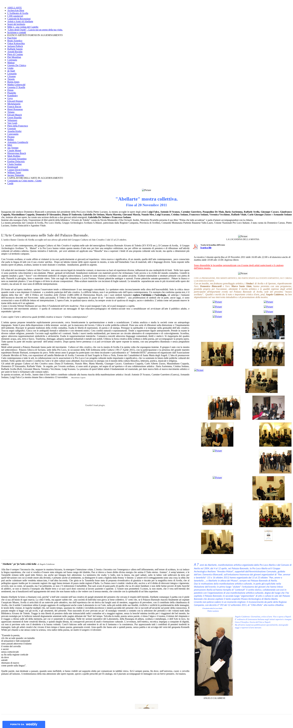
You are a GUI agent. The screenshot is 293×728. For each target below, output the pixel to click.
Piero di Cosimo (15, 54)
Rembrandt (12, 167)
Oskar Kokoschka (16, 43)
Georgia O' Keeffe (16, 87)
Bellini (10, 139)
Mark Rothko (13, 156)
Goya (10, 98)
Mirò (9, 145)
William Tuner (14, 172)
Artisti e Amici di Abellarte (20, 21)
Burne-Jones (13, 82)
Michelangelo (13, 103)
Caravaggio (12, 134)
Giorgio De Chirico (16, 65)
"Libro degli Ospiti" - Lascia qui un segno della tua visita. (35, 29)
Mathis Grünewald (16, 84)
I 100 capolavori (15, 16)
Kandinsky (12, 95)
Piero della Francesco (17, 125)
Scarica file (206, 247)
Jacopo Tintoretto (15, 175)
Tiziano (10, 112)
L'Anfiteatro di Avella (17, 13)
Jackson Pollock (15, 46)
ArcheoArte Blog (15, 10)
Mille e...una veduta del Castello (22, 27)
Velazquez (12, 120)
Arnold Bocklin (14, 51)
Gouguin (11, 128)
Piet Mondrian (14, 57)
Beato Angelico (14, 40)
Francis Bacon (14, 106)
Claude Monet (14, 150)
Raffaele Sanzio (15, 49)
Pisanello (11, 93)
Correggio (12, 60)
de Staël (11, 71)
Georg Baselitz (14, 117)
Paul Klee (12, 38)
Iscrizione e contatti (16, 32)
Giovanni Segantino (17, 158)
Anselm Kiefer (14, 131)
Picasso (10, 136)
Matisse (11, 62)
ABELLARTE (14, 7)
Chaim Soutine (14, 164)
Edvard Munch (14, 114)
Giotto (10, 68)
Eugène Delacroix (16, 161)
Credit (10, 183)
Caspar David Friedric (18, 169)
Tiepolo (11, 79)
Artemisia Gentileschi (17, 142)
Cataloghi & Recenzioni (19, 18)
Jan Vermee (12, 147)
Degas (10, 90)
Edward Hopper (15, 101)
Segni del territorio (16, 24)
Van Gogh (12, 123)
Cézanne (11, 76)
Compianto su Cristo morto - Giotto (24, 180)
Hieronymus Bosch (16, 153)
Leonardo (12, 73)
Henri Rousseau (15, 109)
